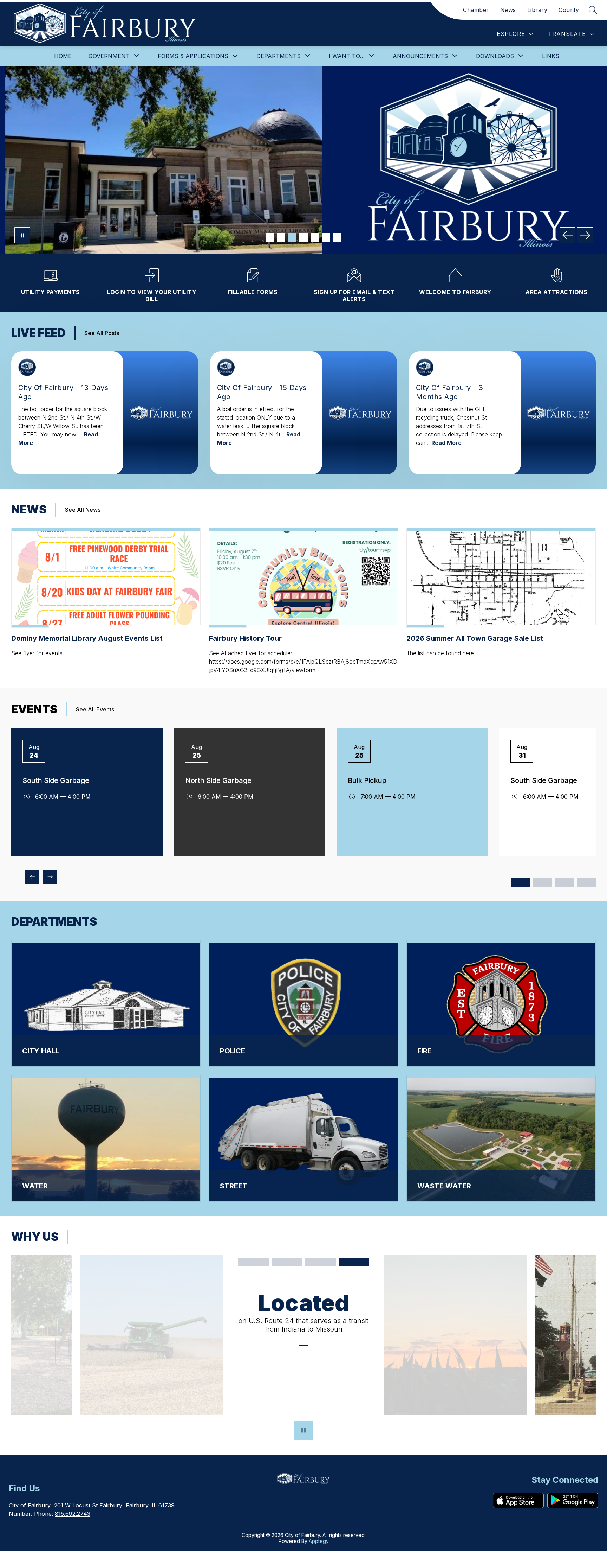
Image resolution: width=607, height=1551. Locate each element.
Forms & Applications (193, 55)
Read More (446, 442)
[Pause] (303, 1431)
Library (537, 9)
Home (63, 55)
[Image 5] (315, 237)
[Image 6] (326, 237)
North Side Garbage (218, 780)
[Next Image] (585, 235)
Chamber (476, 9)
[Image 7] (337, 237)
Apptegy (319, 1541)
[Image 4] (303, 237)
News (508, 9)
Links (550, 55)
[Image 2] (281, 237)
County (569, 9)
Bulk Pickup (367, 780)
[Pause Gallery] (22, 235)
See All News (82, 509)
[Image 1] (270, 237)
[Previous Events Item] (32, 877)
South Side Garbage (55, 780)
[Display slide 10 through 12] (586, 882)
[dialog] (106, 1003)
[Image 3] (292, 237)
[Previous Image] (567, 235)
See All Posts (101, 333)
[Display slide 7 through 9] (564, 882)
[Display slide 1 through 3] (520, 882)
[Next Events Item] (50, 877)
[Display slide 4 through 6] (542, 882)
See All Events (95, 709)
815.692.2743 (72, 1513)
